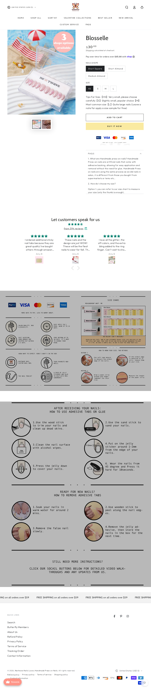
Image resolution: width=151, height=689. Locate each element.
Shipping (90, 50)
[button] (127, 7)
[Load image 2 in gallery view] (46, 124)
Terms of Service (16, 646)
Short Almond (115, 68)
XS (89, 88)
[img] (75, 224)
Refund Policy (15, 636)
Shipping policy (61, 674)
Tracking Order (15, 650)
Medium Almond (96, 76)
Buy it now (114, 126)
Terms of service (44, 674)
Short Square (95, 68)
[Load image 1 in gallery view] (36, 124)
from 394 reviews (73, 228)
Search (11, 622)
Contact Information (19, 655)
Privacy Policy (15, 641)
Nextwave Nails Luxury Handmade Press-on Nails (36, 670)
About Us (12, 631)
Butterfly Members (18, 627)
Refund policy (13, 675)
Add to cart (115, 117)
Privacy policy (28, 674)
